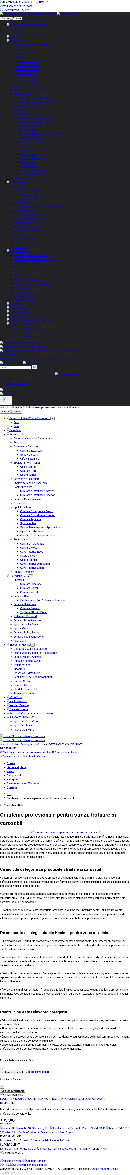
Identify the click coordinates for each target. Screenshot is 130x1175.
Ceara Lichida (28, 73)
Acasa (11, 763)
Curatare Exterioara (31, 57)
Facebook (56, 1140)
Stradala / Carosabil (25, 295)
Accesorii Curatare (42, 320)
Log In (10, 383)
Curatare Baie (21, 202)
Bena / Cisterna (29, 61)
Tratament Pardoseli (25, 223)
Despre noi (14, 775)
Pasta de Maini (29, 162)
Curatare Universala (25, 210)
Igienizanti (20, 247)
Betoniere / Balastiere (27, 85)
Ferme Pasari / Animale (27, 263)
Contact (12, 787)
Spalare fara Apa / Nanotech (30, 89)
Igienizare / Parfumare (27, 231)
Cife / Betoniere (29, 65)
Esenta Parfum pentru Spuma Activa (41, 134)
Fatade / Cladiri (23, 291)
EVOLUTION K (8, 1098)
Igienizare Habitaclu (32, 138)
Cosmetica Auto (23, 93)
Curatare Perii (28, 77)
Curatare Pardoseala (32, 150)
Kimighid (12, 779)
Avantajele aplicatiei (66, 359)
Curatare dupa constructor (29, 243)
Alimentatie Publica (25, 299)
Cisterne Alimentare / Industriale (33, 45)
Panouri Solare (22, 287)
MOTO (47, 1098)
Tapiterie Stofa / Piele (33, 219)
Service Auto (21, 146)
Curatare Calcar (29, 194)
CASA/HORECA (34, 1098)
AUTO (20, 1098)
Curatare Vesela (29, 198)
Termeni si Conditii (89, 1148)
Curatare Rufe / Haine (26, 239)
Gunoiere (19, 49)
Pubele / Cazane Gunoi (27, 267)
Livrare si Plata (9, 1148)
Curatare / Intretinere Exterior (37, 101)
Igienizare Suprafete (26, 328)
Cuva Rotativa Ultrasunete (35, 170)
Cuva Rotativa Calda (32, 174)
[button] (68, 374)
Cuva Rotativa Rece (31, 158)
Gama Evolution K (40, 24)
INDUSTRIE (70, 1098)
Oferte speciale (40, 1140)
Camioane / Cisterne (26, 53)
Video (10, 771)
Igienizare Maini (23, 332)
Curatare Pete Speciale (27, 105)
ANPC (104, 1148)
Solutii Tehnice (29, 166)
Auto (16, 28)
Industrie (25, 251)
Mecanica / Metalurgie (27, 279)
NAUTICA (57, 1098)
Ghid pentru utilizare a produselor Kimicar (27, 359)
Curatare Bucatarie (31, 190)
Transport (19, 109)
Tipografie (20, 275)
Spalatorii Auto (22, 113)
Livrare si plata (16, 767)
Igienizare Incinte (24, 336)
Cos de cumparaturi (37, 1071)
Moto (19, 303)
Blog (9, 794)
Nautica (22, 308)
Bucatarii (19, 186)
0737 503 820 (21, 2)
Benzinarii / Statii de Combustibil (33, 283)
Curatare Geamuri (30, 215)
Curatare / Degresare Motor (36, 117)
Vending (24, 312)
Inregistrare (22, 383)
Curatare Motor (29, 154)
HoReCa (24, 182)
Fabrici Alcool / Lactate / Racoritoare (35, 259)
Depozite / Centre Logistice (30, 255)
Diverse (23, 316)
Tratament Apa (22, 271)
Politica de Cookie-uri (64, 1148)
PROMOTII (28, 324)
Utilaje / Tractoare (24, 178)
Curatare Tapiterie (30, 126)
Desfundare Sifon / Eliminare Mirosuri (42, 206)
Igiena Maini (21, 235)
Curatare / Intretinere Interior (37, 97)
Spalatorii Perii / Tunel (27, 69)
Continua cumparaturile (12, 1072)
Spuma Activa (28, 81)
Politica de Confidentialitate (34, 1148)
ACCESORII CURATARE (91, 1098)
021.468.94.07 (39, 2)
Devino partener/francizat (23, 783)
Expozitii (25, 1140)
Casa (16, 33)
